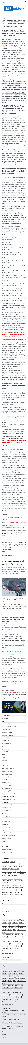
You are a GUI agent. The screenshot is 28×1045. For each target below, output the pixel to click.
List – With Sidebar (6, 785)
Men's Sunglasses (6, 807)
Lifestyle (4, 782)
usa (22, 894)
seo (20, 885)
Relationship (5, 824)
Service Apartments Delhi (16, 887)
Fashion (3, 754)
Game (3, 760)
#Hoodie (13, 861)
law (22, 878)
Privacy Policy (5, 911)
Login (3, 903)
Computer (4, 738)
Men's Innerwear (6, 805)
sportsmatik (5, 892)
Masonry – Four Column (7, 793)
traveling (17, 894)
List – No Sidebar (6, 788)
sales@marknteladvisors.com (16, 522)
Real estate (4, 821)
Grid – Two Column (6, 771)
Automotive (16, 864)
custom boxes (5, 868)
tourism (11, 894)
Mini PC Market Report (16, 532)
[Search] (25, 2)
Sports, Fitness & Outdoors (8, 835)
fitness (9, 873)
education (4, 871)
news (11, 882)
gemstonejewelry (21, 873)
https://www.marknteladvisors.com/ (14, 527)
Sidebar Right (5, 830)
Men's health (5, 882)
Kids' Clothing (5, 779)
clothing (21, 866)
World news (4, 855)
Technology (4, 838)
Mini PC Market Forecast (13, 530)
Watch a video (6, 651)
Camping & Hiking (6, 732)
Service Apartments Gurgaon (9, 889)
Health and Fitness (6, 774)
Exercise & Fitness (6, 752)
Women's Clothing (6, 849)
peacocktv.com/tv (6, 885)
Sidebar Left (5, 827)
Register (4, 906)
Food (3, 757)
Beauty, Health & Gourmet (8, 726)
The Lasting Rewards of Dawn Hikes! (11, 1019)
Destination (4, 740)
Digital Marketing (15, 868)
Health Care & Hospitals (7, 878)
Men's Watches (5, 810)
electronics (11, 871)
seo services (5, 887)
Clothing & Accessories (7, 735)
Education (4, 749)
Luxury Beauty (5, 791)
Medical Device (18, 880)
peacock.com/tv (18, 882)
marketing (10, 880)
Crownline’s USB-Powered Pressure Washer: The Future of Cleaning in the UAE (13, 600)
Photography (5, 816)
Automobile (4, 724)
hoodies (17, 878)
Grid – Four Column (6, 765)
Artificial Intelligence (7, 864)
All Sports (4, 721)
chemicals (15, 866)
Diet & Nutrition (5, 743)
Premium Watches (6, 819)
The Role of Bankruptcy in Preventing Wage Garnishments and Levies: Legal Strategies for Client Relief (13, 619)
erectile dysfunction (20, 871)
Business (4, 18)
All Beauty (4, 718)
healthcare (14, 875)
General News (5, 763)
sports (19, 889)
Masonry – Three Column (8, 796)
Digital (3, 746)
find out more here (17, 651)
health (8, 875)
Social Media (5, 833)
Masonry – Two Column (7, 799)
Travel (3, 844)
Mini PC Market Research (9, 534)
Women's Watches (6, 852)
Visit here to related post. (8, 896)
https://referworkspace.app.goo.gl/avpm (14, 692)
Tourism (4, 841)
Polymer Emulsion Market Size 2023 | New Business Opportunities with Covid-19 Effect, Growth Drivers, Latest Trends (14, 563)
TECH (11, 892)
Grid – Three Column (7, 768)
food (14, 873)
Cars (9, 866)
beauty (22, 864)
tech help (16, 892)
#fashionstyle (5, 861)
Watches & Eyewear (7, 846)
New (3, 813)
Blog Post (4, 908)
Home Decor (5, 777)
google (3, 875)
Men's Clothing (5, 802)
